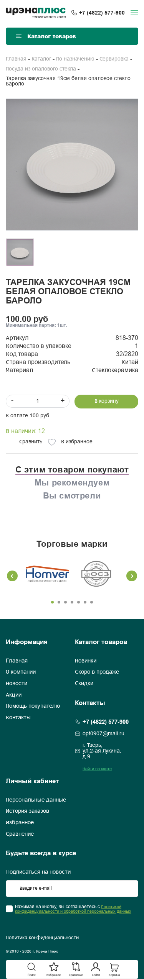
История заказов (27, 811)
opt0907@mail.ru (103, 733)
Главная (16, 59)
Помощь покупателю (33, 706)
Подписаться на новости (38, 872)
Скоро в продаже (97, 672)
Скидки (84, 683)
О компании (21, 672)
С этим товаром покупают (72, 469)
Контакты (18, 717)
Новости (16, 683)
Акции (14, 695)
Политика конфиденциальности (42, 938)
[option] (72, 164)
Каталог (41, 59)
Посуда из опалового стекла (41, 69)
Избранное (20, 822)
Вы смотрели (72, 495)
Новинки (85, 661)
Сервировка (114, 59)
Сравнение (20, 834)
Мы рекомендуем (72, 482)
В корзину (106, 401)
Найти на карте (97, 769)
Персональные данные (36, 800)
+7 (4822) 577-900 (102, 13)
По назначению (75, 59)
